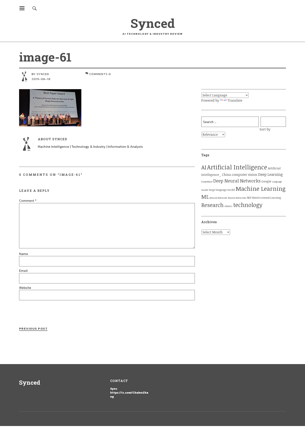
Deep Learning (270, 174)
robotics (228, 206)
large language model (222, 190)
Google (266, 181)
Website (25, 287)
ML (205, 196)
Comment (28, 200)
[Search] (34, 8)
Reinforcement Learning (266, 197)
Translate (235, 100)
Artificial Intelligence (237, 167)
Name (23, 253)
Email (23, 270)
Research (212, 205)
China (226, 174)
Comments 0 (100, 73)
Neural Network (218, 197)
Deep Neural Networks (237, 180)
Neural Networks (237, 197)
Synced (153, 23)
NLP (249, 197)
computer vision (244, 174)
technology (247, 205)
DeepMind (206, 181)
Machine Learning (260, 188)
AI (203, 167)
